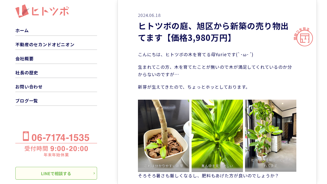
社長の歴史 (26, 72)
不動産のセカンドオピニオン (45, 44)
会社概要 (24, 58)
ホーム (22, 30)
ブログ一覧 (26, 100)
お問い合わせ (29, 86)
